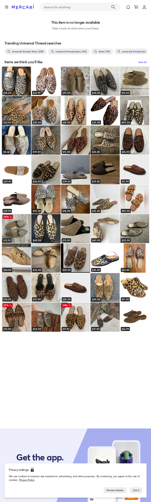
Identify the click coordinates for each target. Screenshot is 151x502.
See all (142, 62)
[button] (128, 7)
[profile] (144, 7)
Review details (114, 490)
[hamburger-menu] (6, 7)
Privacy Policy (26, 480)
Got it (135, 490)
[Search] (113, 7)
